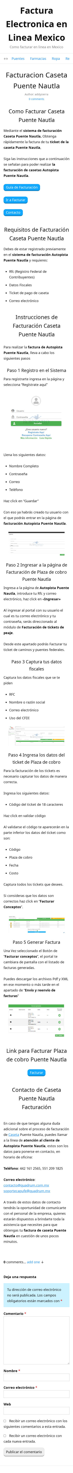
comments (36, 99)
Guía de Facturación (22, 187)
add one (33, 1262)
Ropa (56, 58)
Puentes (18, 58)
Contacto (13, 212)
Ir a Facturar (15, 200)
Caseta (13, 1134)
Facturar (36, 1072)
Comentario (15, 1313)
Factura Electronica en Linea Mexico (36, 23)
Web (7, 1404)
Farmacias (38, 58)
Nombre (12, 1371)
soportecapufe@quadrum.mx (27, 1191)
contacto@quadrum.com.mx (26, 1185)
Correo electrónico (20, 1387)
